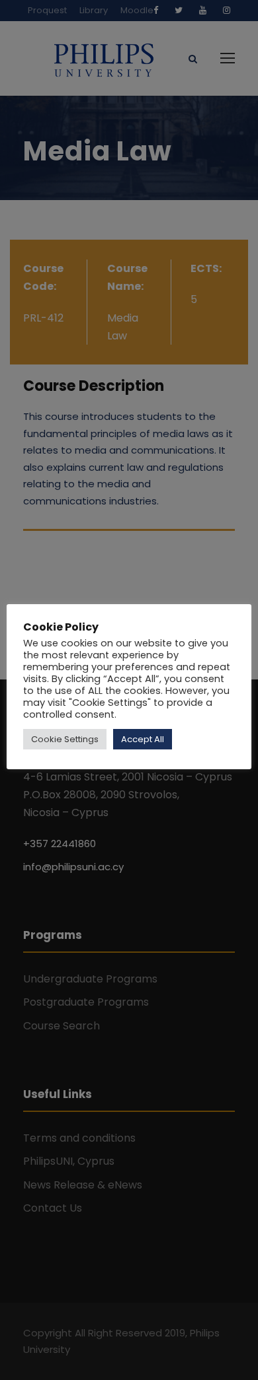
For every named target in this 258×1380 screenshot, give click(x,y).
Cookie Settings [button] (65, 739)
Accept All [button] (142, 739)
